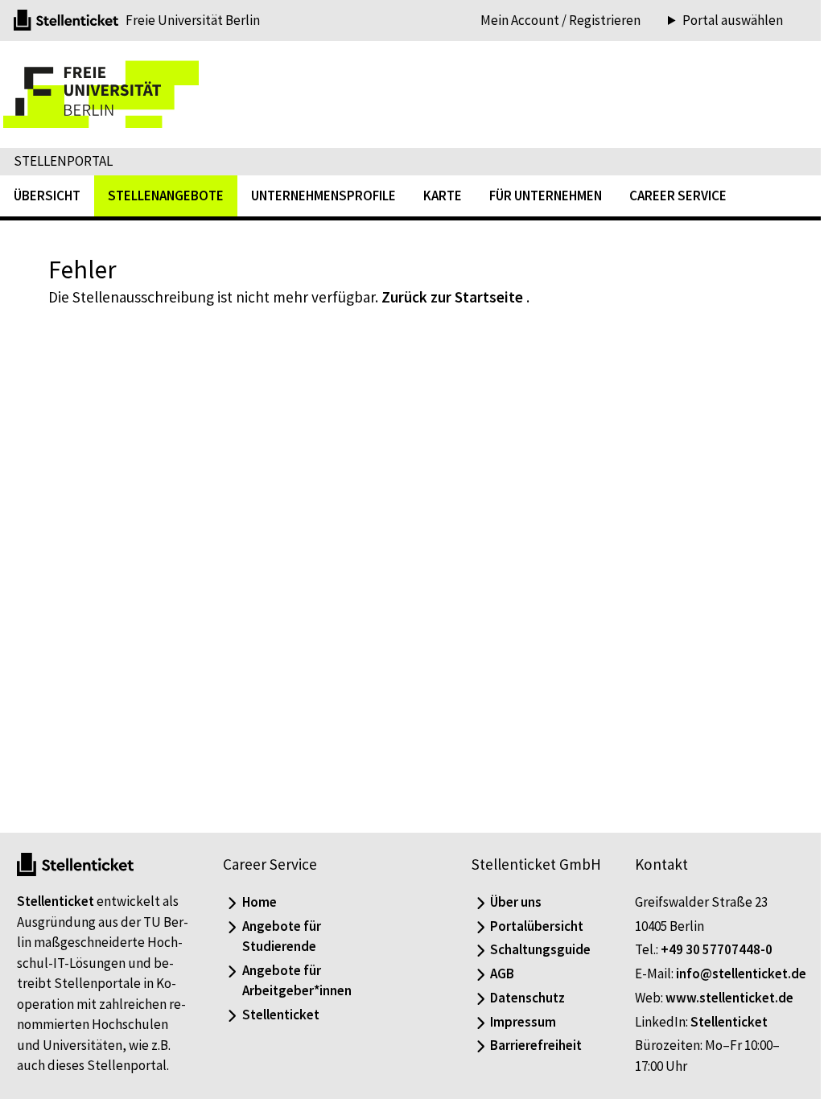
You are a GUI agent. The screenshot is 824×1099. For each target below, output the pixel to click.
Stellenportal (63, 161)
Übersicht (47, 195)
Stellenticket (55, 881)
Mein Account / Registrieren (560, 20)
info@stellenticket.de (691, 973)
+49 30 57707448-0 (708, 929)
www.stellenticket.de (721, 997)
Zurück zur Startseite (452, 297)
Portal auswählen (720, 20)
